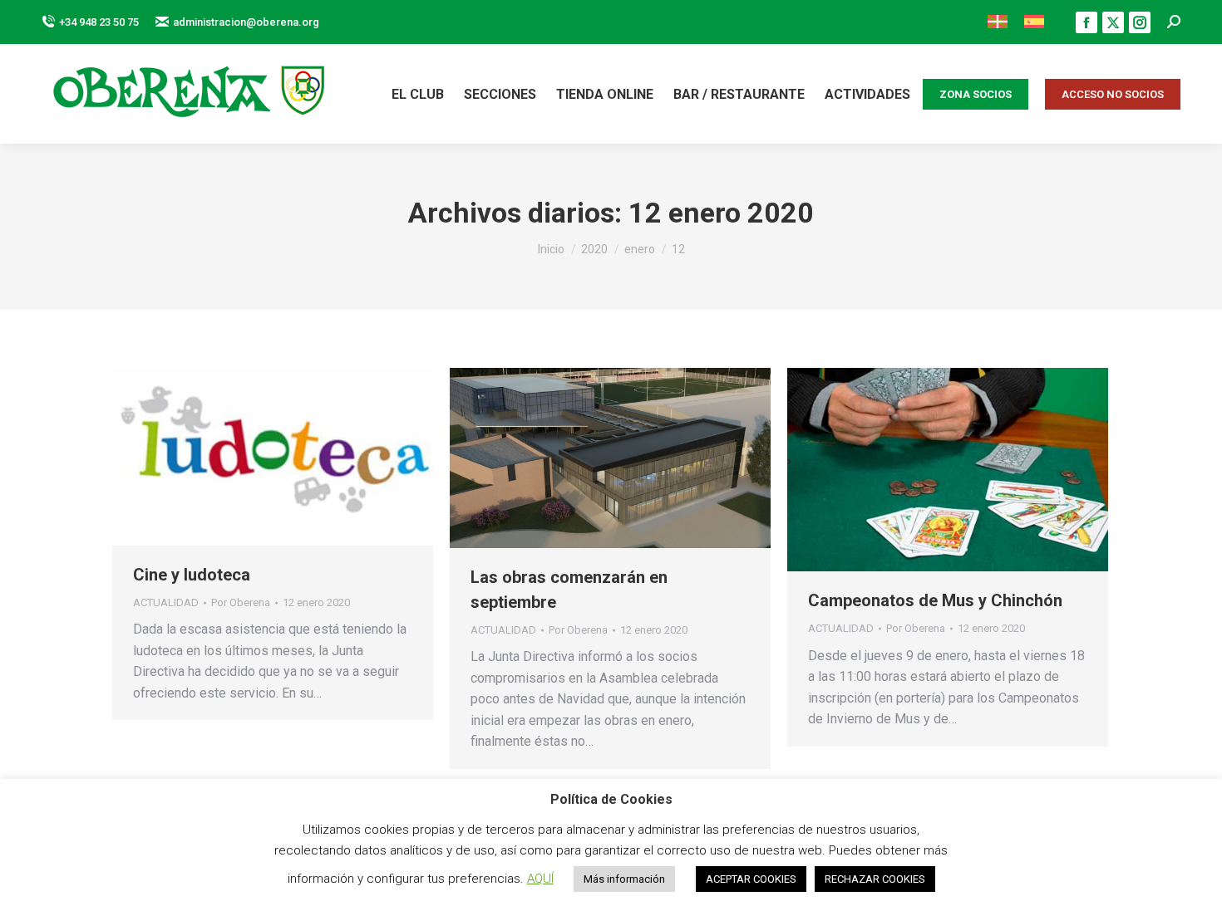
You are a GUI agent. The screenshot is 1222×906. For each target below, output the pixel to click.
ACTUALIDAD (166, 602)
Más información (624, 879)
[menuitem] (997, 22)
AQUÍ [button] (540, 878)
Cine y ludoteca (191, 575)
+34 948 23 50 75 (99, 22)
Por (240, 602)
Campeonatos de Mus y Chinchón (935, 600)
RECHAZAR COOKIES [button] (875, 879)
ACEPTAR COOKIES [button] (751, 879)
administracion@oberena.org (246, 22)
